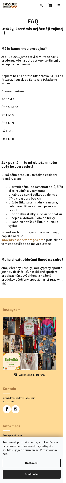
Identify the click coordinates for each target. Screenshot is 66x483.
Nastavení (31, 463)
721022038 (9, 401)
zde (5, 454)
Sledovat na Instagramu (32, 375)
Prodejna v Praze (12, 435)
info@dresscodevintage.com (22, 240)
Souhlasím (32, 474)
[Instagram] (15, 409)
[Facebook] (7, 409)
